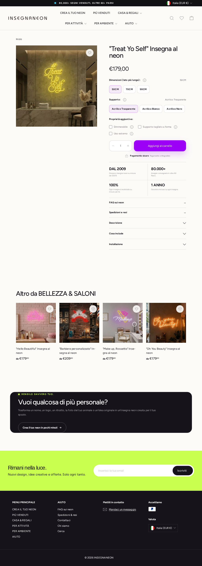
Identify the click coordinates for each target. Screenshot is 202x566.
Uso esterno (123, 133)
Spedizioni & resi (67, 514)
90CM (143, 89)
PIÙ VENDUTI (101, 13)
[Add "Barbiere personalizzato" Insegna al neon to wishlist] (93, 309)
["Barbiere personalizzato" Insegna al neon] (79, 334)
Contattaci (64, 520)
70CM (129, 89)
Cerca (61, 531)
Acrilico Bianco (151, 108)
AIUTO (129, 23)
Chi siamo (63, 525)
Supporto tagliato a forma (159, 126)
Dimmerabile (123, 126)
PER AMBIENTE (104, 23)
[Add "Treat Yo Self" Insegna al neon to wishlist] (90, 53)
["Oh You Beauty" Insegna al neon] (166, 334)
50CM (115, 89)
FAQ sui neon (65, 509)
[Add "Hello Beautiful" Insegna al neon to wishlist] (49, 309)
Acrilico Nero (174, 108)
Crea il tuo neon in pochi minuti (40, 427)
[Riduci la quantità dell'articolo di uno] (113, 145)
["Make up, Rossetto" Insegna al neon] (123, 334)
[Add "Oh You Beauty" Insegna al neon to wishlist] (180, 309)
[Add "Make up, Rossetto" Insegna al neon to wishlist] (136, 309)
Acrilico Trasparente (123, 108)
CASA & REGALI (128, 13)
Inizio (19, 39)
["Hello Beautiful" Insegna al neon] (36, 334)
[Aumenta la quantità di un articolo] (128, 145)
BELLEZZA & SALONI (67, 293)
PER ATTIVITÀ (74, 23)
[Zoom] (56, 86)
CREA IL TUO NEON (72, 13)
